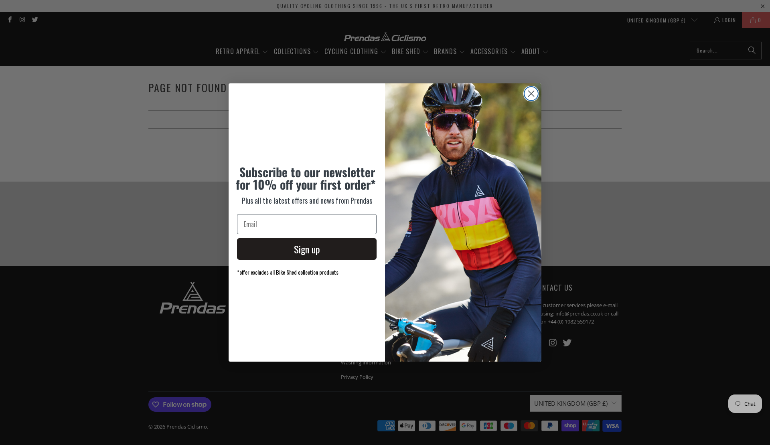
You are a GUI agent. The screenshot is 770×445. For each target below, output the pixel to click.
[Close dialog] (531, 94)
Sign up (307, 249)
